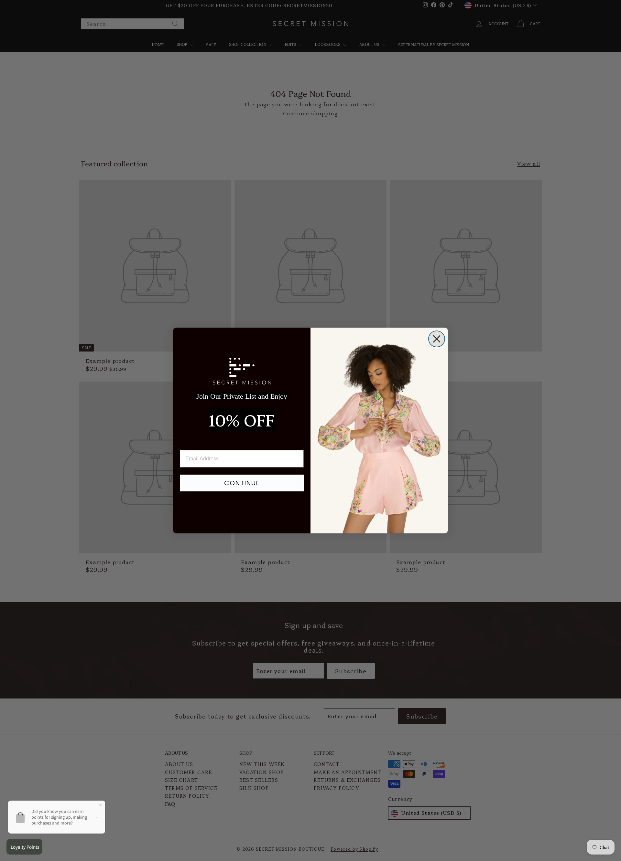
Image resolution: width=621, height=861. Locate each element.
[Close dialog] (437, 339)
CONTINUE (242, 483)
